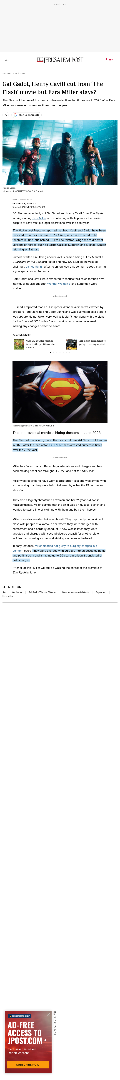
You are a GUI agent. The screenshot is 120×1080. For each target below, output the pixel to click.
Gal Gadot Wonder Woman (42, 592)
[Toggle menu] (6, 59)
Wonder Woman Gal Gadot (76, 592)
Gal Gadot (17, 592)
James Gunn (33, 266)
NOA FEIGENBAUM (23, 199)
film (4, 592)
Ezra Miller (39, 218)
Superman (101, 592)
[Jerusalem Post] (60, 60)
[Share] (5, 115)
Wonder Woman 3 (59, 283)
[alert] (28, 1044)
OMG (22, 73)
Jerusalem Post (9, 73)
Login (109, 59)
